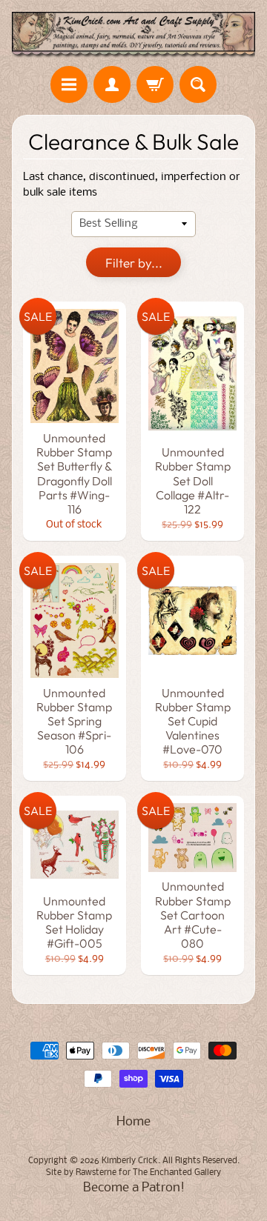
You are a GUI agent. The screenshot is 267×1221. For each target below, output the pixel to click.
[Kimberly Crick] (133, 35)
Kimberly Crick (130, 1161)
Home (133, 1122)
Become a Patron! (134, 1188)
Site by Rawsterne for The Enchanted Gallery (133, 1172)
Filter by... (133, 262)
